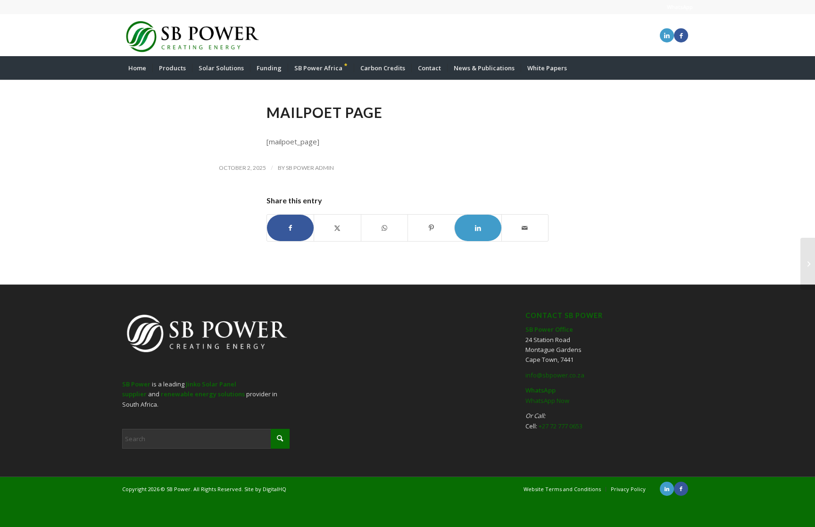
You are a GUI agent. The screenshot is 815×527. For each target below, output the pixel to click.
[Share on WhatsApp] (384, 228)
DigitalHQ (274, 489)
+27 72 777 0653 (560, 426)
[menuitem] (137, 68)
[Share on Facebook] (290, 228)
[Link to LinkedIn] (667, 35)
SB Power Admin (310, 167)
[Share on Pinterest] (431, 228)
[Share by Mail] (525, 228)
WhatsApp (680, 6)
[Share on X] (337, 228)
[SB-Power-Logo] (191, 35)
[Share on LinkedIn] (478, 228)
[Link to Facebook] (681, 35)
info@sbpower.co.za (554, 375)
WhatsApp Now (547, 400)
